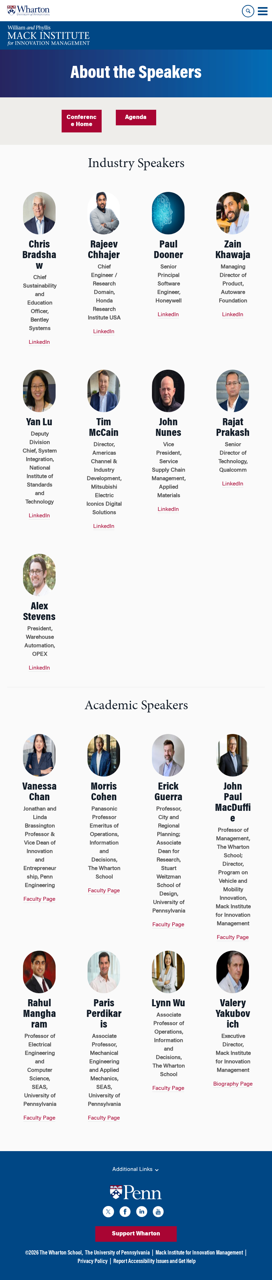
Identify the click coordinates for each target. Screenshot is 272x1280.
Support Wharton (136, 1234)
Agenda (136, 117)
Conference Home (81, 121)
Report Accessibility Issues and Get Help (154, 1261)
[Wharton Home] (28, 10)
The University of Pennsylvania (117, 1253)
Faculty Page (39, 899)
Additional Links (133, 1169)
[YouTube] (158, 1213)
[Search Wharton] (248, 11)
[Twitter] (108, 1213)
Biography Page (233, 1084)
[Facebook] (125, 1213)
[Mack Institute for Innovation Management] (48, 35)
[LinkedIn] (141, 1213)
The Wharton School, (61, 1253)
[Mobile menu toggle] (262, 11)
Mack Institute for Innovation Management (199, 1253)
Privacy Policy (93, 1261)
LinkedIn (39, 342)
